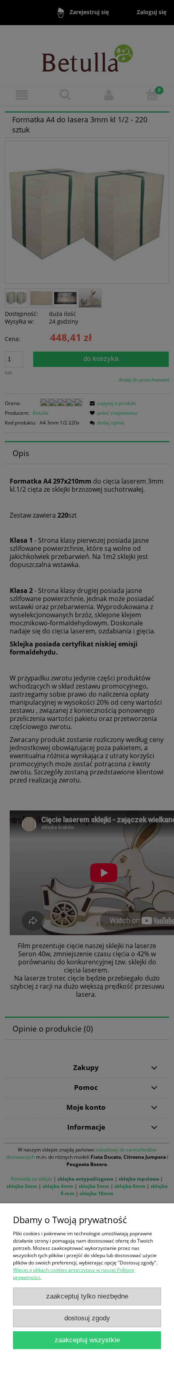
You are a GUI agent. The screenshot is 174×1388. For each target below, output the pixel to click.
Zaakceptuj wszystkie (87, 1340)
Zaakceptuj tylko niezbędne (87, 1296)
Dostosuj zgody (87, 1318)
